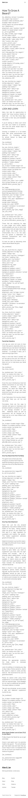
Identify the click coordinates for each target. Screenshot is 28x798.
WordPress (23, 795)
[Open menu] (25, 2)
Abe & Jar (5, 2)
